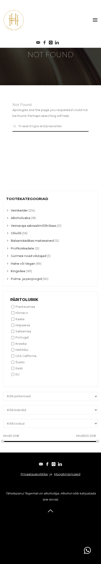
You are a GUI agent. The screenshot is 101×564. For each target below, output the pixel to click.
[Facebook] (44, 41)
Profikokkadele (22, 248)
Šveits (20, 362)
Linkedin (50, 537)
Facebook (50, 525)
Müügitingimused (67, 474)
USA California (26, 356)
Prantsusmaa (25, 306)
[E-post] (38, 41)
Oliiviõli (16, 233)
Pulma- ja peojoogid (26, 279)
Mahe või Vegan (23, 263)
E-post (50, 519)
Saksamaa (23, 331)
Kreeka (21, 343)
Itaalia (20, 319)
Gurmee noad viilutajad (28, 256)
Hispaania (23, 325)
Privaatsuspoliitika (34, 474)
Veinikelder (19, 210)
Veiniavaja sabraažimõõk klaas (33, 225)
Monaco (22, 313)
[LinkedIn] (60, 463)
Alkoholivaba (20, 218)
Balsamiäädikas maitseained (32, 240)
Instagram (50, 531)
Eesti (19, 368)
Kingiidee (18, 271)
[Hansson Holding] (13, 20)
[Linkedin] (57, 41)
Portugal (22, 337)
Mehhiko (22, 350)
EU (17, 374)
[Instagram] (51, 41)
